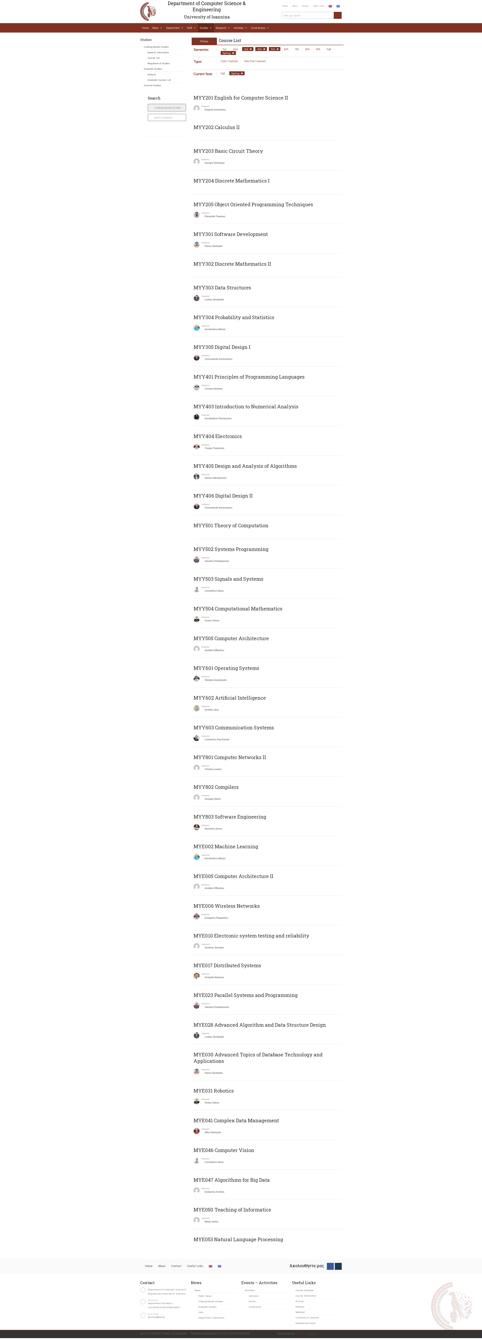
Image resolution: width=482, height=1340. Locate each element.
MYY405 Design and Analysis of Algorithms (245, 466)
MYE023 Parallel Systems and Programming (246, 995)
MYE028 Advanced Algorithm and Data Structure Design (260, 1025)
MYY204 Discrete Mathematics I (232, 180)
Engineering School (305, 1322)
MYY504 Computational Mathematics (238, 608)
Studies (204, 28)
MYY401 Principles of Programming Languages (249, 377)
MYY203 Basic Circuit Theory (228, 151)
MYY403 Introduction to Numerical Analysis (246, 406)
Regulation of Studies (159, 63)
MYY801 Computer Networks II (230, 757)
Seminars (254, 1295)
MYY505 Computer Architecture (231, 638)
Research (221, 28)
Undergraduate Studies (156, 46)
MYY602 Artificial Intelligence (230, 698)
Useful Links (318, 5)
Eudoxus (300, 1306)
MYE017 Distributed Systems (227, 965)
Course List (154, 57)
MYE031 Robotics (214, 1090)
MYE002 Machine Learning (226, 846)
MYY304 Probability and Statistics (234, 317)
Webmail (300, 1311)
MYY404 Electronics (218, 436)
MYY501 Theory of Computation (231, 525)
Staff (189, 28)
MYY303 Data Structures (222, 287)
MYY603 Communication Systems (234, 727)
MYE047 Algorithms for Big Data (232, 1180)
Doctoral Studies (152, 85)
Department (172, 28)
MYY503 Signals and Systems (228, 579)
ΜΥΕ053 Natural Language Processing (238, 1239)
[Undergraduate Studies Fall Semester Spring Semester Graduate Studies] (167, 107)
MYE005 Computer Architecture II (233, 876)
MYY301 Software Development (231, 234)
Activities (238, 28)
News (155, 28)
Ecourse (300, 1301)
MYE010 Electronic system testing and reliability (251, 935)
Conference (255, 1306)
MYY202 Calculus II (217, 127)
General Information (158, 52)
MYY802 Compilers (216, 787)
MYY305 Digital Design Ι (222, 347)
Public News (204, 1295)
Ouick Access (258, 28)
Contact (305, 5)
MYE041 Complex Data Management (236, 1120)
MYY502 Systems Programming (231, 549)
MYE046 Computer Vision (224, 1150)
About (294, 5)
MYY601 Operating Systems (226, 668)
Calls (200, 1312)
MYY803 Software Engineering (230, 816)
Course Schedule (304, 1290)
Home (285, 5)
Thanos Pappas (305, 1333)
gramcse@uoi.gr (156, 1316)
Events (252, 1301)
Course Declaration (306, 1295)
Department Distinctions (211, 1317)
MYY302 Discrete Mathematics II (232, 264)
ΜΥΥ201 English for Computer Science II (241, 97)
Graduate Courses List (159, 79)
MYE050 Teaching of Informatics (232, 1209)
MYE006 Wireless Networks (227, 906)
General (152, 74)
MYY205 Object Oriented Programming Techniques (253, 204)
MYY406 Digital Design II (223, 495)
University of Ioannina (307, 1317)
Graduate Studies (153, 68)
